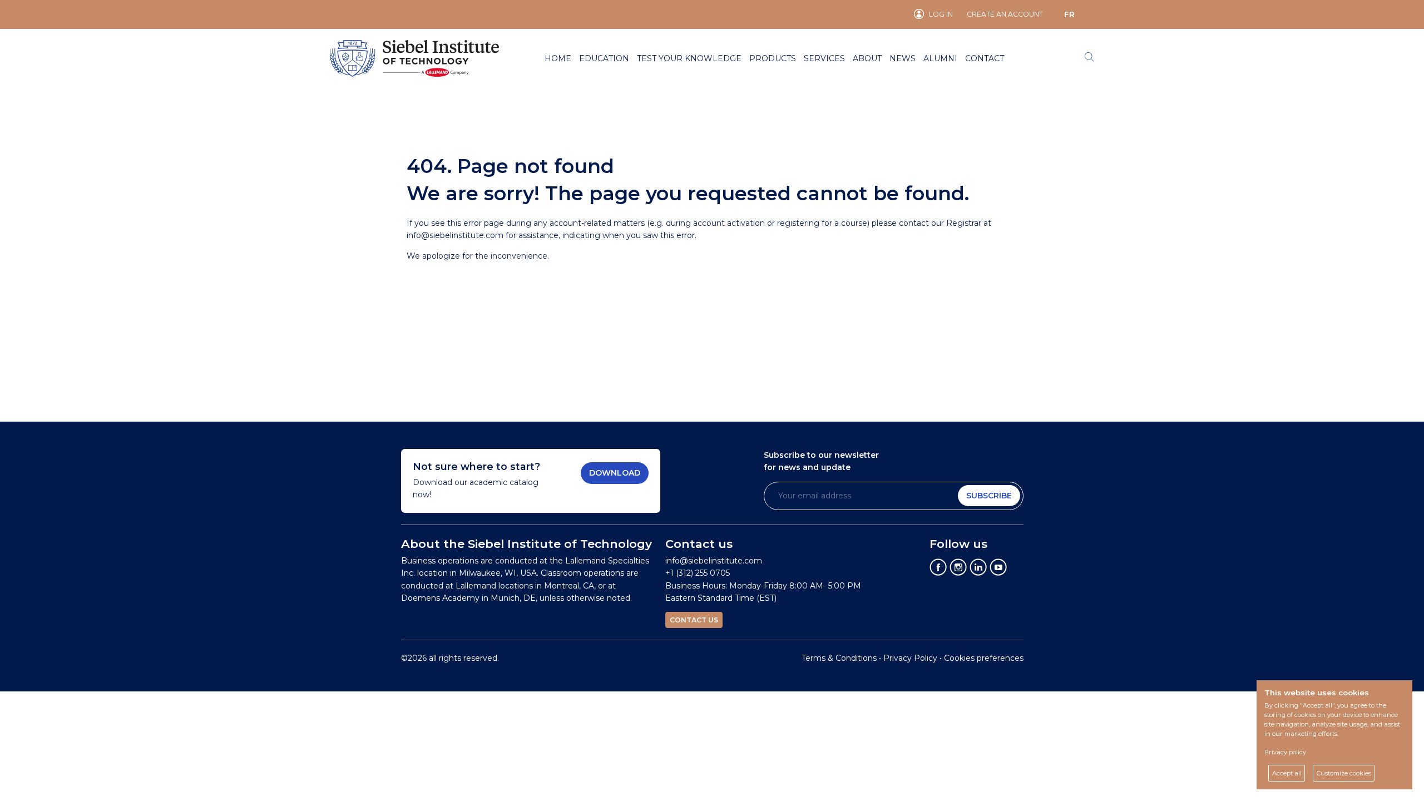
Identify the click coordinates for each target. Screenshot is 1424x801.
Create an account (1005, 14)
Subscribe (989, 496)
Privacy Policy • (913, 658)
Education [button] (604, 58)
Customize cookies (1344, 773)
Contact (984, 58)
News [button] (902, 58)
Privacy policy (1285, 752)
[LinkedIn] (978, 567)
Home (558, 58)
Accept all (1287, 773)
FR (1069, 14)
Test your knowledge (689, 58)
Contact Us (694, 620)
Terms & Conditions (839, 658)
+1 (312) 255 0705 (697, 573)
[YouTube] (998, 567)
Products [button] (772, 58)
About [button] (867, 58)
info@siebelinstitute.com (455, 235)
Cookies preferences (984, 658)
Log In (941, 14)
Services (824, 58)
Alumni (940, 58)
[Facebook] (938, 567)
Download (614, 473)
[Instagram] (958, 567)
